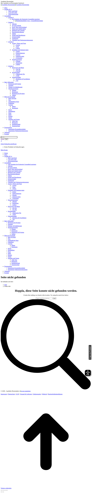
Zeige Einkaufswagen (7, 144)
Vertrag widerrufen (6, 488)
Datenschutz (11, 394)
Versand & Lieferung (26, 394)
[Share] (3, 490)
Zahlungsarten (37, 394)
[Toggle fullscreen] (5, 490)
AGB (17, 394)
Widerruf (44, 394)
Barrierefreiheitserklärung (55, 394)
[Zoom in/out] (7, 490)
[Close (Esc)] (1, 490)
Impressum (4, 394)
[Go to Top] (46, 486)
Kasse (15, 144)
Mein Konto (4, 150)
